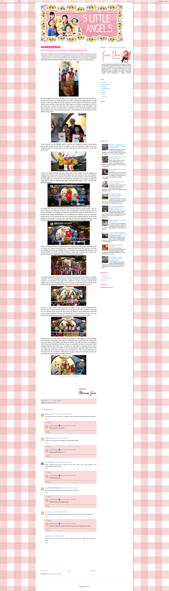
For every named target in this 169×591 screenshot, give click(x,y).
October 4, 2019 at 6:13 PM (56, 536)
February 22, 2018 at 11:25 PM (63, 462)
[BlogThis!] (55, 400)
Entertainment (106, 88)
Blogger (88, 586)
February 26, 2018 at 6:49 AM (69, 488)
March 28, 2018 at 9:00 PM (68, 499)
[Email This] (54, 400)
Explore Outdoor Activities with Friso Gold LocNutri (117, 157)
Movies (104, 92)
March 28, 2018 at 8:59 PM (68, 425)
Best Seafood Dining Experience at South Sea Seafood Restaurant (116, 195)
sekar (46, 536)
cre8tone (47, 438)
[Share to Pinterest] (60, 400)
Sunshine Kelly (49, 462)
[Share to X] (57, 400)
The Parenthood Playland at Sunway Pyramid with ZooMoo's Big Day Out (117, 208)
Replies (49, 422)
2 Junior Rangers (107, 278)
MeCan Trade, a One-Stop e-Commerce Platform (117, 182)
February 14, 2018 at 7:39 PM (63, 414)
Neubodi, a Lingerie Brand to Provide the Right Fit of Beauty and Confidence (117, 146)
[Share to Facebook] (59, 400)
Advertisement (106, 84)
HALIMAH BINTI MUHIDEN (52, 488)
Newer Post (44, 571)
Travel (103, 94)
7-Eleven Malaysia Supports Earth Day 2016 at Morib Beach (118, 233)
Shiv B (47, 512)
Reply (46, 419)
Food (103, 90)
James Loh (105, 276)
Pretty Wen (105, 280)
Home (69, 571)
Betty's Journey (49, 414)
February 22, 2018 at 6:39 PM (59, 438)
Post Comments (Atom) (55, 574)
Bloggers (104, 86)
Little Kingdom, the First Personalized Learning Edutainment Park (115, 258)
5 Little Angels (53, 425)
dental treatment (59, 538)
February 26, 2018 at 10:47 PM (58, 512)
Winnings (53, 402)
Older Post (93, 571)
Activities (48, 402)
